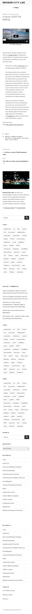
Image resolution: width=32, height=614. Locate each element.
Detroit (8, 138)
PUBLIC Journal (7, 499)
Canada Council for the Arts (11, 474)
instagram (16, 249)
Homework (7, 249)
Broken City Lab (14, 2)
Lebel (23, 252)
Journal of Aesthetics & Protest (12, 485)
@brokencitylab (9, 208)
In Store (25, 138)
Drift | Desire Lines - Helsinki (11, 316)
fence (5, 245)
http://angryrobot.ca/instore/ (14, 124)
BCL (17, 14)
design (6, 239)
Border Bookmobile (9, 470)
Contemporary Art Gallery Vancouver (14, 478)
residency (7, 265)
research (19, 262)
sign (23, 265)
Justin (4, 291)
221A (4, 460)
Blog (7, 134)
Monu (4, 488)
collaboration (21, 232)
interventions (8, 252)
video (5, 272)
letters (11, 255)
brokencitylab (21, 208)
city (5, 232)
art (14, 229)
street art (12, 269)
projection (21, 259)
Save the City (16, 265)
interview (17, 252)
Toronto (24, 269)
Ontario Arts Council (9, 492)
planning (6, 259)
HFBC (18, 245)
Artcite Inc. (6, 463)
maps (16, 255)
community (7, 235)
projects (6, 262)
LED (5, 255)
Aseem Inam (6, 310)
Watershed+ (6, 507)
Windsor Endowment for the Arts (13, 510)
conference (16, 235)
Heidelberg (10, 116)
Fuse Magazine (7, 481)
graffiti (11, 245)
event (14, 242)
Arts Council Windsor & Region (12, 467)
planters (13, 259)
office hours (24, 255)
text (18, 269)
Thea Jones (21, 66)
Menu (17, 7)
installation (24, 249)
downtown (7, 242)
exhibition (21, 242)
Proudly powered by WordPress (12, 610)
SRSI (6, 139)
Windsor (11, 272)
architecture (7, 229)
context (24, 235)
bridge (7, 136)
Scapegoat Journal (8, 503)
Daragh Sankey (12, 55)
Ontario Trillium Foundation (10, 496)
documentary (21, 239)
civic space (11, 232)
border (24, 229)
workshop (20, 272)
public (13, 262)
